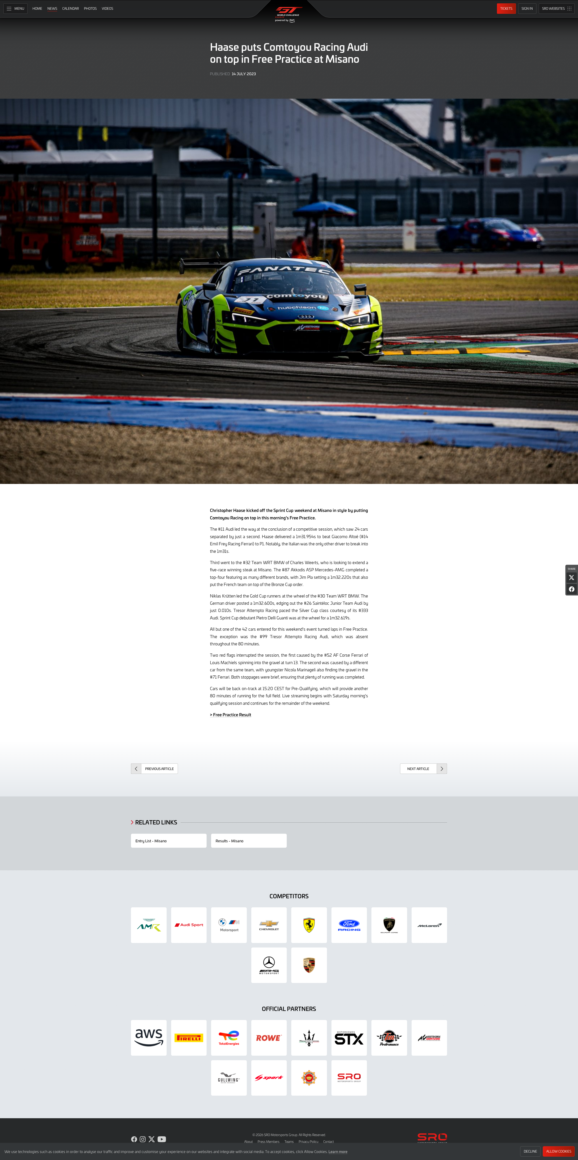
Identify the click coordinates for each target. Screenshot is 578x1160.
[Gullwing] (229, 1078)
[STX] (349, 1038)
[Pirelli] (189, 1038)
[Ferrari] (309, 925)
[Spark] (269, 1078)
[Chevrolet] (269, 925)
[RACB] (309, 1078)
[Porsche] (309, 965)
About (248, 1141)
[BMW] (229, 925)
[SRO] (349, 1078)
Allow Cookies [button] (558, 1151)
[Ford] (349, 925)
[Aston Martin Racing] (149, 925)
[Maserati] (309, 1038)
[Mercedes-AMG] (269, 965)
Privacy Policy (308, 1141)
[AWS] (149, 1038)
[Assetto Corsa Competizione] (429, 1038)
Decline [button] (530, 1151)
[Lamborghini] (389, 925)
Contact (328, 1141)
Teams (289, 1141)
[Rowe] (269, 1038)
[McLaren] (429, 925)
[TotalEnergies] (229, 1038)
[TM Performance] (389, 1038)
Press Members (269, 1141)
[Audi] (189, 925)
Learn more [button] (338, 1151)
